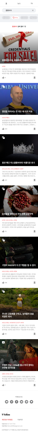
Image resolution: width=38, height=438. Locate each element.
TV (32, 3)
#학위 (3, 66)
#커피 (3, 220)
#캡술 (15, 271)
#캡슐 (15, 220)
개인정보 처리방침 (7, 420)
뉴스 (19, 3)
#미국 (11, 374)
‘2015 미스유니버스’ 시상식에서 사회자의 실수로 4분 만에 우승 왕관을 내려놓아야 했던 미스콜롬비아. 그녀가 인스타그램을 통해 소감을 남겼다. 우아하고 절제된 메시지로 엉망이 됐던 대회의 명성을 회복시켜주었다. (19, 174)
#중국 (3, 374)
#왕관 (21, 169)
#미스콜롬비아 (15, 169)
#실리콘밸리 (5, 117)
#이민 (7, 374)
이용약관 (20, 420)
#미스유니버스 (6, 169)
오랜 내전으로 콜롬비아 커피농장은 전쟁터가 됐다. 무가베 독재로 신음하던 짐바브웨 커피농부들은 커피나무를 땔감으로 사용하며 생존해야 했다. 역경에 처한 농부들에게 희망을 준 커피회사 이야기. (19, 276)
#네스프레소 (9, 220)
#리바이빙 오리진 (15, 322)
